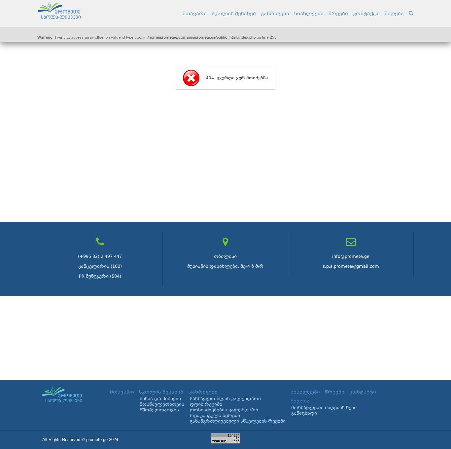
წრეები (338, 13)
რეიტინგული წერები (215, 415)
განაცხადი (304, 413)
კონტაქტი (366, 13)
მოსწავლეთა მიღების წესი (324, 407)
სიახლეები (309, 13)
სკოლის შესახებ (234, 13)
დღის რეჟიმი (206, 404)
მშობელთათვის (159, 409)
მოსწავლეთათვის (162, 404)
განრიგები (275, 13)
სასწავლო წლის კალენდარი (225, 398)
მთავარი (195, 13)
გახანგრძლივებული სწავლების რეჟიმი (238, 421)
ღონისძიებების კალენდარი (224, 409)
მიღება (394, 13)
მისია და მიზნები (160, 398)
